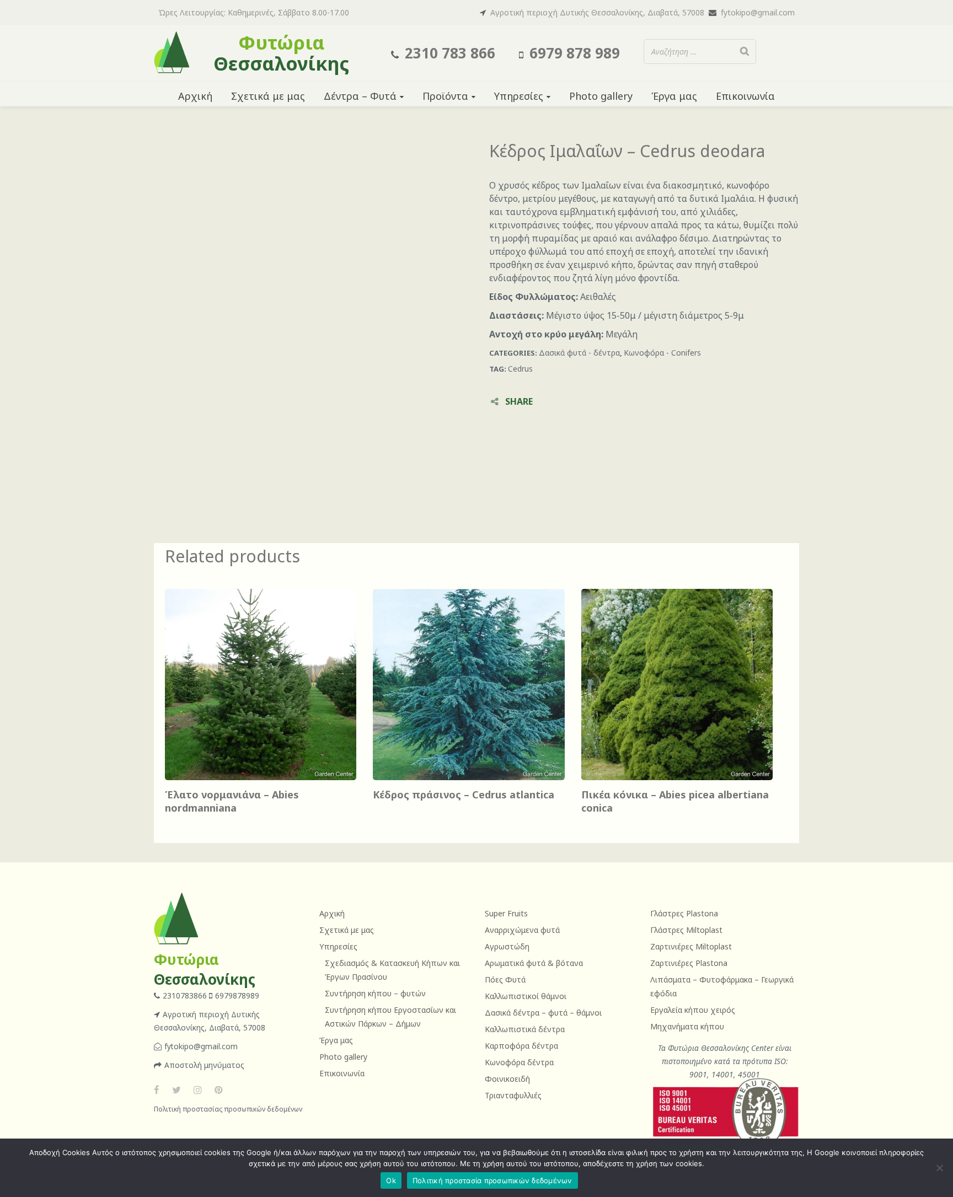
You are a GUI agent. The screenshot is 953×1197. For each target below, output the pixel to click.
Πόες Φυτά (505, 979)
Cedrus (520, 368)
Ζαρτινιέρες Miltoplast (691, 946)
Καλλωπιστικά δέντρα (525, 1029)
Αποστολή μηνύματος (204, 1065)
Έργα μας (336, 1040)
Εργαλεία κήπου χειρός (692, 1010)
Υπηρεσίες (338, 946)
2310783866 (186, 995)
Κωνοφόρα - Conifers (662, 352)
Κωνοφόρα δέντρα (519, 1062)
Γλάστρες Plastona (684, 913)
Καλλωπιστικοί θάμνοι (525, 996)
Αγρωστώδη (507, 946)
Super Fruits (506, 913)
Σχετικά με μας (346, 930)
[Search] (745, 52)
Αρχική (332, 913)
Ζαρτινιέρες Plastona (688, 963)
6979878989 (237, 995)
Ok (391, 1180)
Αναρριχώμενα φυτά (522, 930)
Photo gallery (343, 1056)
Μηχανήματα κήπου (687, 1026)
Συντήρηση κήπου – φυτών (375, 993)
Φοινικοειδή (507, 1078)
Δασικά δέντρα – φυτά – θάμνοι (543, 1012)
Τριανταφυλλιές (513, 1095)
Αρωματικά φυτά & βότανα (534, 963)
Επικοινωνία (342, 1073)
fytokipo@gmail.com (758, 12)
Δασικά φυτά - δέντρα (579, 352)
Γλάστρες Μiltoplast (686, 930)
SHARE (519, 401)
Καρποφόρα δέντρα (521, 1045)
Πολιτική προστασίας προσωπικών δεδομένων (228, 1109)
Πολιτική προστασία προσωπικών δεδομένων (492, 1180)
